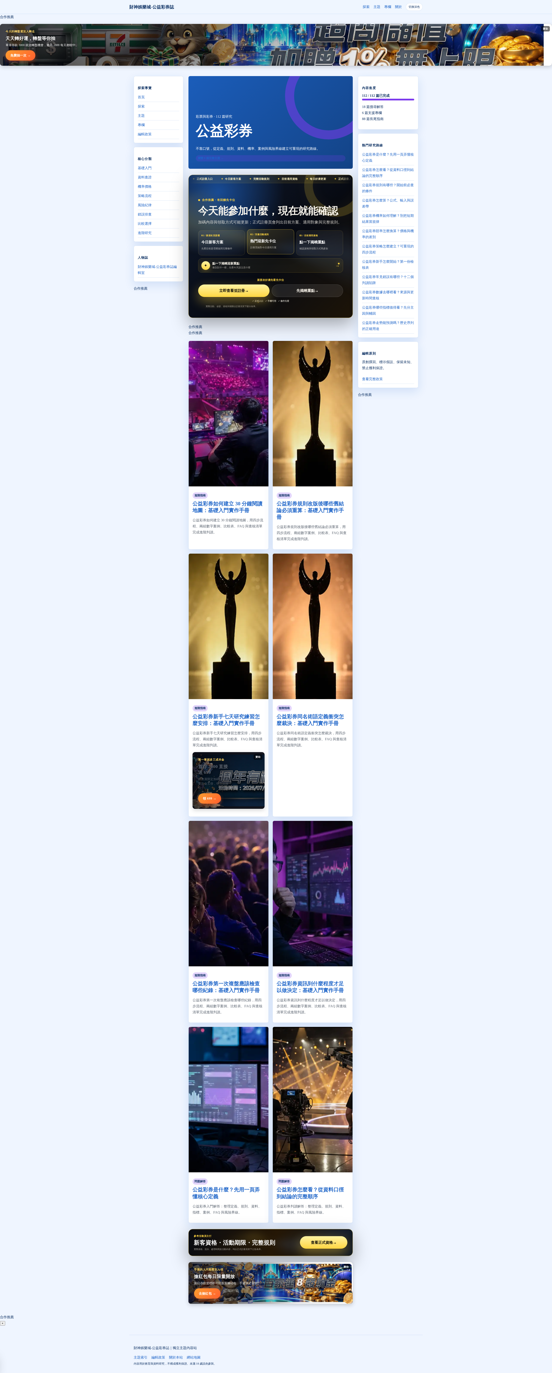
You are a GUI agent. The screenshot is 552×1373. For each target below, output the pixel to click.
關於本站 (176, 1357)
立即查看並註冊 (234, 291)
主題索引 (140, 1357)
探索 (366, 7)
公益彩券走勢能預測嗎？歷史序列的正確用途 (388, 326)
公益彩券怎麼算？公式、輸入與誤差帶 (388, 203)
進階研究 (145, 233)
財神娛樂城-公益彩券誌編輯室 (157, 270)
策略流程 (145, 196)
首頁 (141, 97)
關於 (398, 7)
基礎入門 (145, 168)
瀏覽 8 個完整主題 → (211, 158)
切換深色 (414, 6)
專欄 (387, 7)
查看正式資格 (324, 1242)
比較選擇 (145, 223)
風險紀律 (145, 205)
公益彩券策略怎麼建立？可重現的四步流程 (388, 249)
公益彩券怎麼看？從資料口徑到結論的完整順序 (388, 173)
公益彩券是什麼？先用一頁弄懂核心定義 (388, 157)
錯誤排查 (145, 214)
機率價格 (145, 186)
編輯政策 (145, 134)
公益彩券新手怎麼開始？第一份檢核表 (388, 264)
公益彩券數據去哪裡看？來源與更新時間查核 (388, 295)
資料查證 (145, 177)
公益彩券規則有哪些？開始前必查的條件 (388, 188)
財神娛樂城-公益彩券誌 (151, 7)
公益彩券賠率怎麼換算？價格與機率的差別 (388, 234)
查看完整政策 (372, 379)
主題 (376, 7)
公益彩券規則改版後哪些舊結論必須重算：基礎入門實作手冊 (310, 510)
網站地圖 (194, 1357)
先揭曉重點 (307, 291)
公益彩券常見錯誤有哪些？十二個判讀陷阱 (388, 280)
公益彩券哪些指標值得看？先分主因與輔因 (388, 310)
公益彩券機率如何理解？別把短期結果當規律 (388, 218)
